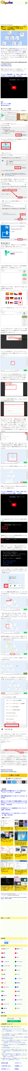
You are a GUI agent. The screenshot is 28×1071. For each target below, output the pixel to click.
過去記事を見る (14, 1021)
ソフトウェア (19, 893)
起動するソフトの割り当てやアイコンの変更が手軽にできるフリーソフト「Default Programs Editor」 (21, 872)
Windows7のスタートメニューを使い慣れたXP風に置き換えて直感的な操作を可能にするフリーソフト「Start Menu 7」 (21, 843)
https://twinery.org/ (6, 65)
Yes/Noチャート (18, 50)
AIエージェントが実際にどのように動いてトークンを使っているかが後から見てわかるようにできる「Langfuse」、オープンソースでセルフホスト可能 (15, 1041)
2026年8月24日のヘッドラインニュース (11, 1047)
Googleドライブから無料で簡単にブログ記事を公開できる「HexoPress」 (21, 855)
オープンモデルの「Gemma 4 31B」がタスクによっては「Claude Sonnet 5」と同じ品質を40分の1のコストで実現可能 (15, 1051)
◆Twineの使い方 (5, 105)
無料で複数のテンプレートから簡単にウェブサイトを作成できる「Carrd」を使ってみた (7, 840)
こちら (19, 1026)
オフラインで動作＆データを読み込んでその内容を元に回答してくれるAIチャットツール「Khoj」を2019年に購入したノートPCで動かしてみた (7, 856)
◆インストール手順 (6, 103)
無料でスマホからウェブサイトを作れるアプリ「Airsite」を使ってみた (21, 829)
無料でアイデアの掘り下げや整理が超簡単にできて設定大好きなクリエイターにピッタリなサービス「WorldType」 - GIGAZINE (14, 802)
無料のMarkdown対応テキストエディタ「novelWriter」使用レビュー (7, 829)
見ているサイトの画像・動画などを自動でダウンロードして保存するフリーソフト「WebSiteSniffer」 (7, 870)
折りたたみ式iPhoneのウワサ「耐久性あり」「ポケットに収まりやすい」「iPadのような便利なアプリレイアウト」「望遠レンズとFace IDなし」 (15, 1055)
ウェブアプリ (4, 895)
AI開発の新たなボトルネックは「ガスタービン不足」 (14, 1029)
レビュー (25, 25)
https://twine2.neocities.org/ (8, 771)
